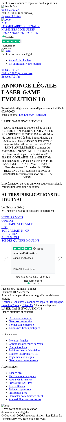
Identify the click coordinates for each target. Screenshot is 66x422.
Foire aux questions (20, 389)
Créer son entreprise (20, 318)
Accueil (5, 301)
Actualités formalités (20, 379)
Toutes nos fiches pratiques (24, 328)
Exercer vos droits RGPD (23, 353)
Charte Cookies (18, 347)
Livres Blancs (17, 386)
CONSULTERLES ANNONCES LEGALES (19, 31)
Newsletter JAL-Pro (20, 382)
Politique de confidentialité (24, 350)
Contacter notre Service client (26, 396)
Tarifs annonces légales (22, 376)
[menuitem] (37, 60)
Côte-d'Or (27, 305)
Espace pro (15, 372)
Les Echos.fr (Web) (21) (33, 114)
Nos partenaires (18, 392)
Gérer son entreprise (20, 321)
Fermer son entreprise (21, 324)
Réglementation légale (21, 357)
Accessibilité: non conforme (25, 399)
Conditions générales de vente (26, 343)
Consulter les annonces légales (30, 301)
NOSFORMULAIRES (12, 24)
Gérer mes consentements (23, 360)
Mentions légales (18, 340)
